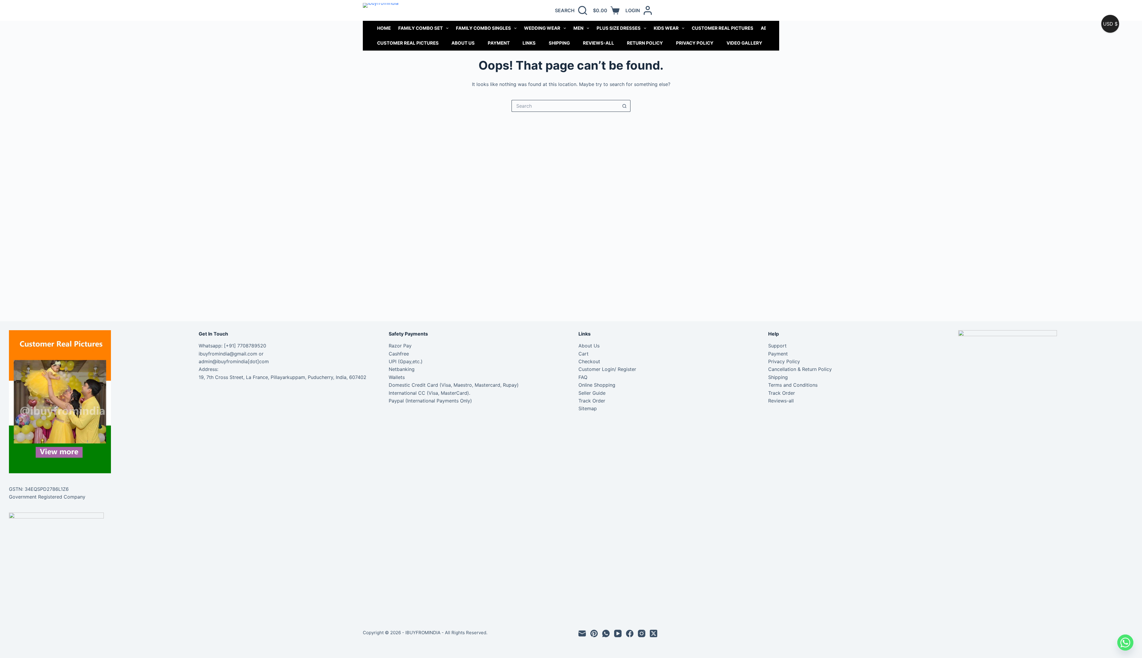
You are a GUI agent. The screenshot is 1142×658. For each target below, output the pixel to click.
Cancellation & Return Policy (800, 369)
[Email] (582, 633)
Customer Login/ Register (607, 369)
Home (384, 28)
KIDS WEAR (666, 28)
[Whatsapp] (1125, 642)
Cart (583, 354)
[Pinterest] (594, 633)
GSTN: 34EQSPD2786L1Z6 (39, 489)
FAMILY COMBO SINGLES (483, 28)
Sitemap (587, 408)
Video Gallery (744, 43)
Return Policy (645, 43)
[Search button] (624, 106)
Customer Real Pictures (408, 43)
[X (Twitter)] (653, 633)
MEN (578, 28)
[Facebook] (629, 633)
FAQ (582, 377)
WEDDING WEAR (542, 28)
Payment (499, 43)
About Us (463, 43)
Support (777, 346)
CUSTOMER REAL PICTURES (722, 28)
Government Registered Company (47, 497)
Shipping (559, 43)
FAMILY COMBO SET (420, 28)
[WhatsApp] (606, 633)
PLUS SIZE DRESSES (619, 28)
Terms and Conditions (793, 385)
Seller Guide (591, 393)
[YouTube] (618, 633)
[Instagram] (641, 633)
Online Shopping (596, 385)
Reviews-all (598, 43)
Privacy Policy (694, 43)
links (529, 43)
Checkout (589, 361)
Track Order (591, 401)
